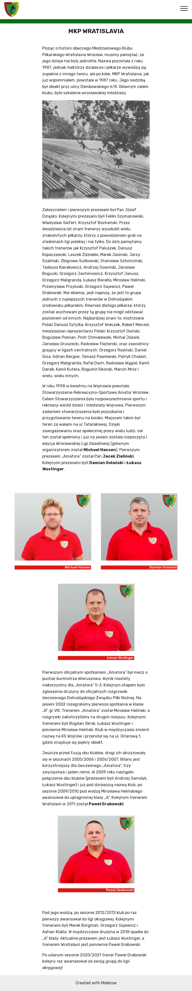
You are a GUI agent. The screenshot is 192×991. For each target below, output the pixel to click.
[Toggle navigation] (184, 8)
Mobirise (108, 983)
